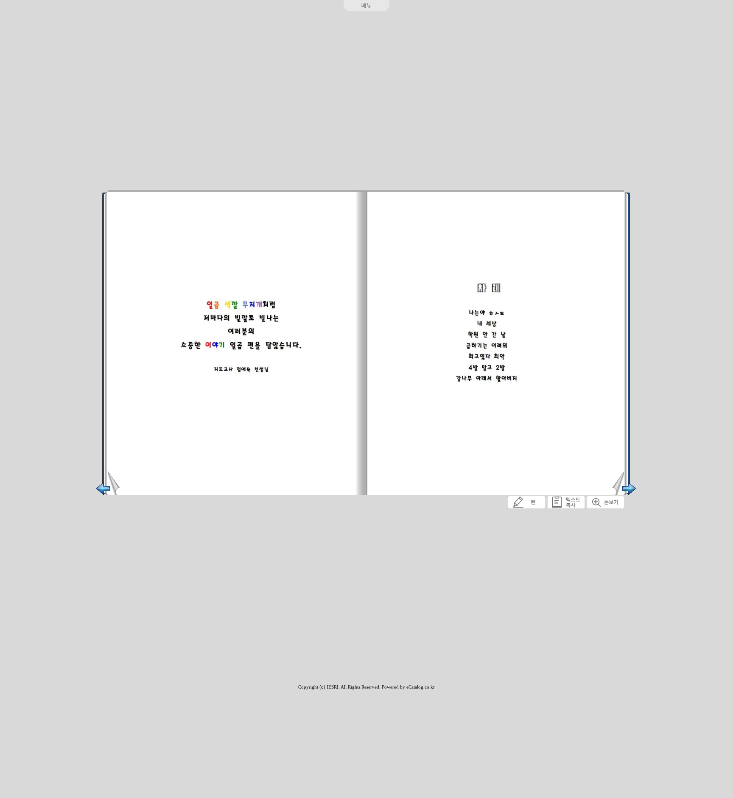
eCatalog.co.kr (420, 687)
